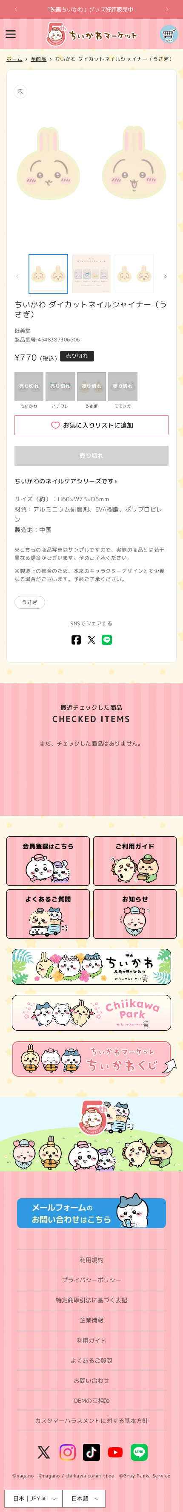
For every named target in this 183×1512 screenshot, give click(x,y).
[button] (10, 34)
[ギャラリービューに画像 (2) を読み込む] (91, 273)
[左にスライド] (17, 276)
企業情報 (91, 1320)
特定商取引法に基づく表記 (91, 1300)
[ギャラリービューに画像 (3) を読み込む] (134, 273)
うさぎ (30, 602)
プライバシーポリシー (91, 1280)
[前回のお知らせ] (15, 9)
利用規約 (91, 1260)
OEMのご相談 (92, 1400)
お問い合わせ (91, 1380)
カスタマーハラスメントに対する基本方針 (91, 1421)
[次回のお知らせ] (167, 9)
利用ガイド (91, 1340)
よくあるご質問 (91, 1360)
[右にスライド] (165, 276)
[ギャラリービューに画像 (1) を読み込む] (48, 273)
